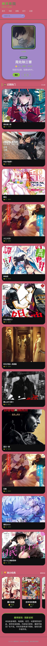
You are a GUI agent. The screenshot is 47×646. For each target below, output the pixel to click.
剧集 (17, 11)
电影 (10, 11)
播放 (16, 75)
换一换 (26, 75)
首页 (3, 11)
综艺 (24, 11)
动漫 (30, 11)
